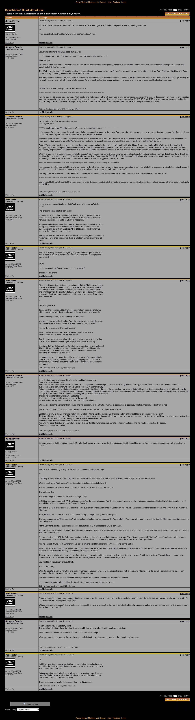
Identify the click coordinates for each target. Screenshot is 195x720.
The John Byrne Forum (32, 10)
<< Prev (163, 10)
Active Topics (81, 2)
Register (116, 2)
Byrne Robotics (12, 10)
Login (123, 2)
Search (103, 2)
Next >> (186, 10)
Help (109, 2)
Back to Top (9, 43)
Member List (93, 2)
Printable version (31, 704)
